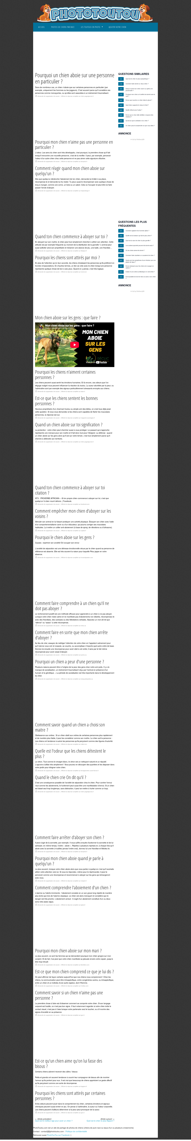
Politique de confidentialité (76, 1131)
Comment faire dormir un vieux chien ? (137, 84)
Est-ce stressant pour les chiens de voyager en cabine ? (140, 267)
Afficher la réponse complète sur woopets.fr (74, 161)
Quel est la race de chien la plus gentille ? (138, 240)
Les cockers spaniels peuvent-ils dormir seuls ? (140, 245)
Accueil (41, 27)
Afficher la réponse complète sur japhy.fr (73, 905)
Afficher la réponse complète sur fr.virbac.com (74, 986)
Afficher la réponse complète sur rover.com (74, 272)
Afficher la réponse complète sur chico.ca (73, 626)
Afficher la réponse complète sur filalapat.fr (74, 251)
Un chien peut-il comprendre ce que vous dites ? (140, 126)
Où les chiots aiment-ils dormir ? (135, 250)
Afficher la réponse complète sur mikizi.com (74, 744)
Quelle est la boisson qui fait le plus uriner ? (139, 235)
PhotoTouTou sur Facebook (58, 1135)
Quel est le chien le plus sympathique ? (137, 79)
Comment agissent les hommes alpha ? (137, 231)
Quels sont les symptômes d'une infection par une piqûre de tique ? (141, 261)
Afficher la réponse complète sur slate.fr (73, 391)
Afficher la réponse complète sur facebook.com (75, 504)
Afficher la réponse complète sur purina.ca (74, 655)
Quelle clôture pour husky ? (134, 110)
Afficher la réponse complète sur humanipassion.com (77, 557)
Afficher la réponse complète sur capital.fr (73, 530)
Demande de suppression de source (49, 96)
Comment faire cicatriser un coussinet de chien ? (140, 255)
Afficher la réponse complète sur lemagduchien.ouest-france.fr (79, 771)
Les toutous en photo (90, 27)
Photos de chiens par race (62, 27)
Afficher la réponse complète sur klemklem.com (75, 965)
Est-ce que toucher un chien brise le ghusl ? (139, 100)
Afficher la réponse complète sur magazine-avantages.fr (78, 418)
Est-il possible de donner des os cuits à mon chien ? (141, 277)
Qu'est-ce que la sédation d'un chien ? (137, 121)
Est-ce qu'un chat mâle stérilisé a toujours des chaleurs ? (139, 116)
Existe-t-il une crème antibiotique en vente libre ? (140, 272)
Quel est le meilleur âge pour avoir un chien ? (54, 1120)
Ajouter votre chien (117, 27)
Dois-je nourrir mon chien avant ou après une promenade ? (139, 89)
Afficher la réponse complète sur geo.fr (72, 1015)
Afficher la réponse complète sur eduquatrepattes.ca (77, 679)
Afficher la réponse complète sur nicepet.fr (74, 881)
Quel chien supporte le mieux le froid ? (137, 105)
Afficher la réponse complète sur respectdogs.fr (75, 191)
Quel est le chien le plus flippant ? (100, 1120)
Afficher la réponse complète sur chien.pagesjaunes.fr (77, 96)
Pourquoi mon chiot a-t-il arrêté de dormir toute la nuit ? (140, 95)
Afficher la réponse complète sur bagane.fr (74, 1086)
